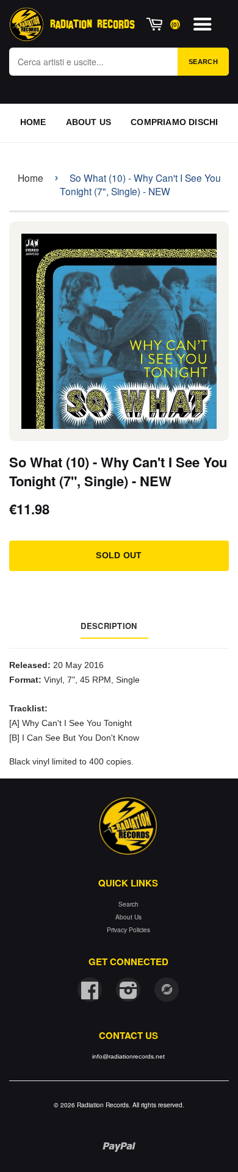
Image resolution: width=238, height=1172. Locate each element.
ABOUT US (89, 122)
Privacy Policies (128, 929)
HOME (33, 122)
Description (109, 625)
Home (30, 177)
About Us (128, 916)
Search (203, 61)
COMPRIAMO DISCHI (174, 122)
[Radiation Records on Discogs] (166, 989)
